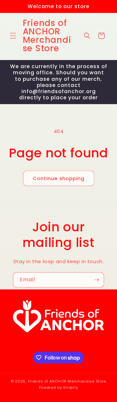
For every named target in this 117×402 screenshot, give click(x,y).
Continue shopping (58, 178)
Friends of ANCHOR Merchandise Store (67, 381)
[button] (13, 36)
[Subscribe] (96, 279)
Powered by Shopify (58, 387)
